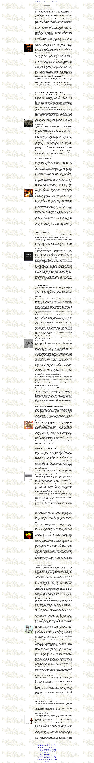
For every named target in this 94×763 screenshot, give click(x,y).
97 (49, 759)
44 (44, 751)
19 (53, 745)
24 (44, 747)
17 (49, 745)
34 (44, 749)
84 (44, 757)
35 (46, 749)
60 (55, 752)
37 (50, 749)
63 (42, 754)
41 (38, 751)
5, (47, 744)
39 (53, 749)
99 (53, 759)
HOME (47, 761)
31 (38, 749)
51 (38, 752)
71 (38, 756)
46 (48, 751)
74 (44, 756)
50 (55, 751)
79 (53, 756)
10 (54, 744)
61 (38, 754)
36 (48, 749)
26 (47, 747)
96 (47, 759)
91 (38, 759)
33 (42, 749)
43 (42, 751)
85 (46, 757)
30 (55, 747)
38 (51, 749)
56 (48, 752)
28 (51, 747)
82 (40, 757)
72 (40, 756)
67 (50, 754)
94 (43, 759)
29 (53, 747)
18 (51, 745)
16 (47, 745)
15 (45, 745)
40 (55, 749)
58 (51, 752)
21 (38, 747)
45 (46, 751)
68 (51, 754)
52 (40, 752)
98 (51, 759)
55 (46, 752)
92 (40, 759)
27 (49, 747)
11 (38, 745)
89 (53, 757)
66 (48, 754)
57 (50, 752)
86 (48, 757)
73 (42, 756)
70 (55, 754)
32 (40, 749)
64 (44, 754)
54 (44, 752)
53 (42, 752)
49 (53, 751)
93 (42, 759)
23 (42, 747)
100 (56, 759)
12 (40, 745)
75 (46, 756)
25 (46, 747)
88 (51, 757)
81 (38, 757)
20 (55, 745)
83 (42, 757)
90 (55, 757)
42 (40, 751)
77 (50, 756)
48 (51, 751)
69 (53, 754)
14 (44, 745)
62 (40, 754)
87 (50, 757)
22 (40, 747)
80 (55, 756)
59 (53, 752)
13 (42, 745)
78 (51, 756)
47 (50, 751)
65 (46, 754)
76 (48, 756)
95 (45, 759)
